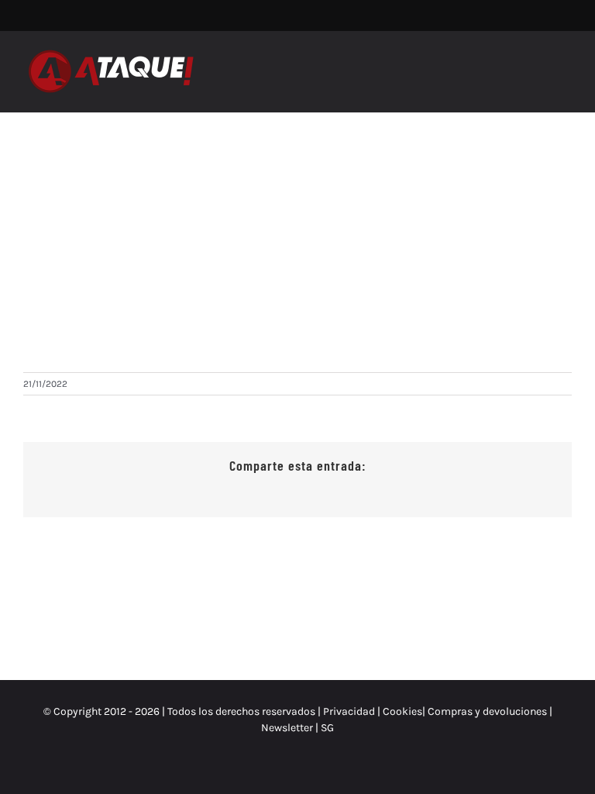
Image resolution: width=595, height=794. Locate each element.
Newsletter (288, 727)
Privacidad (349, 711)
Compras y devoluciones (487, 711)
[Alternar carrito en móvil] (537, 64)
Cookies (402, 711)
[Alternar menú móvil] (565, 64)
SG (327, 727)
